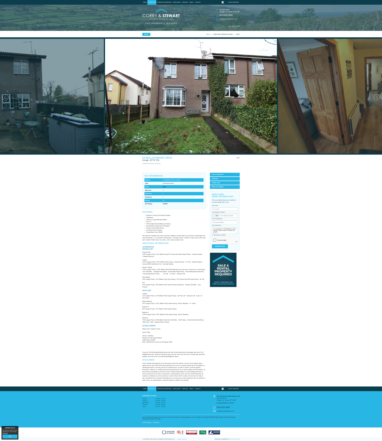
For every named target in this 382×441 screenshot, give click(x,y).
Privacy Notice (182, 439)
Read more (5, 433)
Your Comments (216, 225)
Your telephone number (219, 212)
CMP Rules (156, 422)
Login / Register (233, 2)
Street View (216, 183)
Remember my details (220, 235)
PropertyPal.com (234, 439)
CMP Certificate (146, 422)
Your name (215, 205)
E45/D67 (165, 204)
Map (215, 178)
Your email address (217, 219)
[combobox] (215, 215)
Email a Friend (217, 187)
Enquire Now (220, 246)
